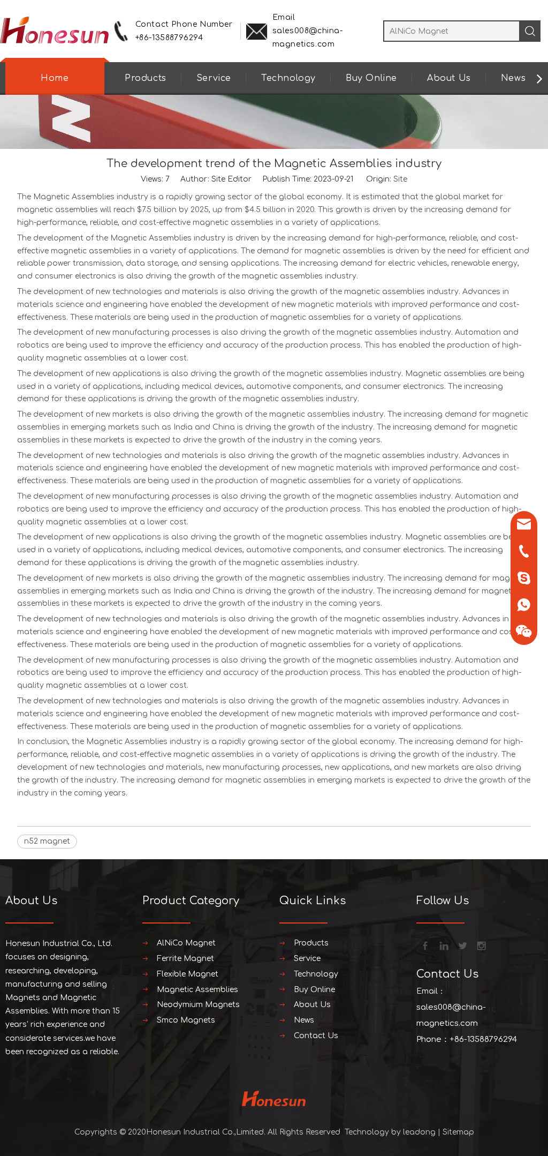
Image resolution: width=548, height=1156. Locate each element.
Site (400, 179)
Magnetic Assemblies (74, 197)
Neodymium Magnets (198, 1005)
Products (145, 78)
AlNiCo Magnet (186, 943)
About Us (449, 78)
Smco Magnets (186, 1020)
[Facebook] (424, 945)
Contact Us (316, 1036)
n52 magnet (47, 841)
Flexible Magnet (187, 974)
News (513, 78)
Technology (288, 78)
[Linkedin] (443, 945)
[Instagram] (480, 945)
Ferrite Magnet (185, 959)
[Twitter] (462, 945)
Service (213, 78)
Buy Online (371, 78)
